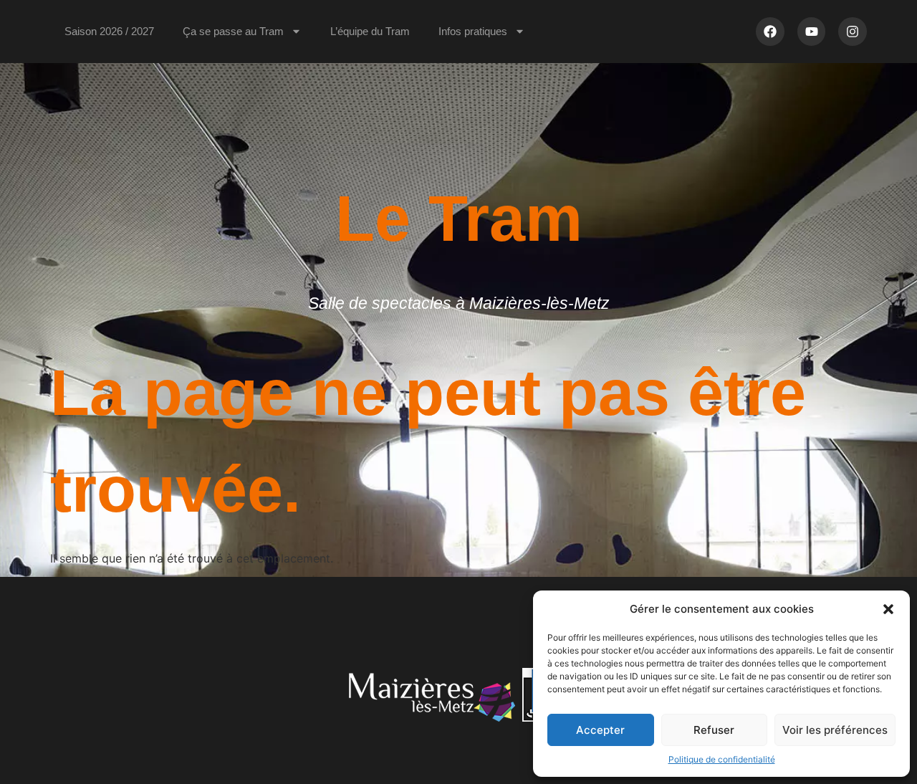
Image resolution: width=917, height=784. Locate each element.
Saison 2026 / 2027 (109, 31)
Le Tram (458, 218)
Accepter (600, 730)
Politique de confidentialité (721, 759)
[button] (888, 609)
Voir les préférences (835, 730)
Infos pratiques (472, 31)
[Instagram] (852, 31)
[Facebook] (770, 31)
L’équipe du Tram (370, 31)
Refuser (713, 730)
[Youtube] (811, 31)
